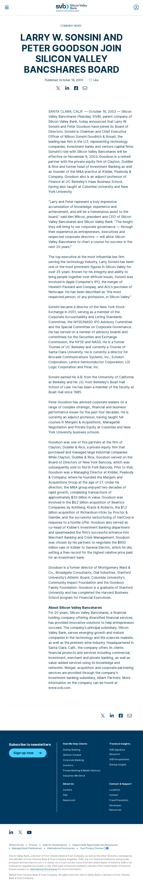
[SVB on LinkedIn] (11, 832)
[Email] (84, 88)
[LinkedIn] (67, 88)
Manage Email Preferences (27, 848)
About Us (68, 783)
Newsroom (69, 800)
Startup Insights (117, 764)
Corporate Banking (73, 760)
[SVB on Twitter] (20, 832)
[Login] (136, 7)
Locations (114, 789)
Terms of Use (16, 845)
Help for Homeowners (55, 845)
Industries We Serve (74, 775)
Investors (68, 765)
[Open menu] (6, 7)
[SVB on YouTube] (29, 832)
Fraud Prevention (118, 800)
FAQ (65, 795)
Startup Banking (71, 749)
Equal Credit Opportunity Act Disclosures (95, 845)
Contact (113, 795)
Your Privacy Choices (92, 848)
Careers (67, 789)
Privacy (33, 845)
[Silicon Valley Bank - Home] (71, 7)
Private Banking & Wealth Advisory (81, 770)
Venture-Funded (72, 755)
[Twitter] (58, 88)
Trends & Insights (119, 743)
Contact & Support (120, 783)
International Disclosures (61, 848)
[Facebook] (76, 88)
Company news (70, 25)
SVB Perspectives (119, 759)
